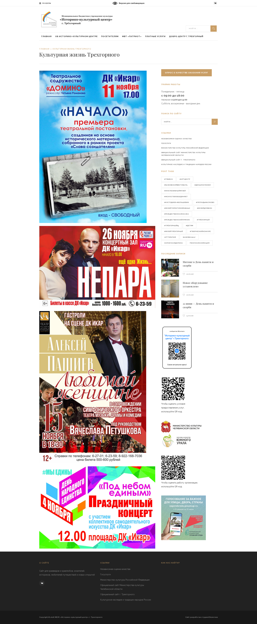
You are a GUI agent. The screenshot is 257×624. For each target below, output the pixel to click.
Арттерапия (170, 237)
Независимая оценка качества (176, 139)
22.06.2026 (189, 274)
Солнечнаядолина (173, 243)
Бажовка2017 (189, 237)
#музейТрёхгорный (173, 231)
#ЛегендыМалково (205, 202)
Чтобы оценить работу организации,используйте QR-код (179, 484)
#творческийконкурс (200, 231)
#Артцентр (185, 179)
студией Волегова (209, 617)
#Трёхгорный (203, 220)
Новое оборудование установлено (195, 284)
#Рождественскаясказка (176, 214)
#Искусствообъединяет (176, 196)
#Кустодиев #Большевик (176, 202)
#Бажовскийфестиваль (176, 185)
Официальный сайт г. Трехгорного (178, 160)
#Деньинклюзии (203, 185)
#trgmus (168, 179)
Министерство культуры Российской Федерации (185, 148)
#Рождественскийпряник (177, 220)
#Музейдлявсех (204, 208)
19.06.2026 (189, 316)
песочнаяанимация (200, 243)
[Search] (213, 28)
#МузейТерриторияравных (177, 208)
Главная (44, 49)
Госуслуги (166, 143)
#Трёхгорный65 (171, 225)
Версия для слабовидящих (131, 3)
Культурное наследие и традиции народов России (186, 164)
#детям (189, 225)
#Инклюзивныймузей (175, 191)
